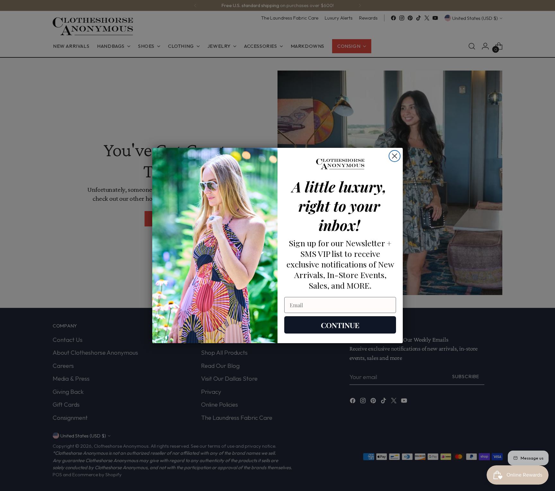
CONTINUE (340, 325)
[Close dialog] (394, 156)
